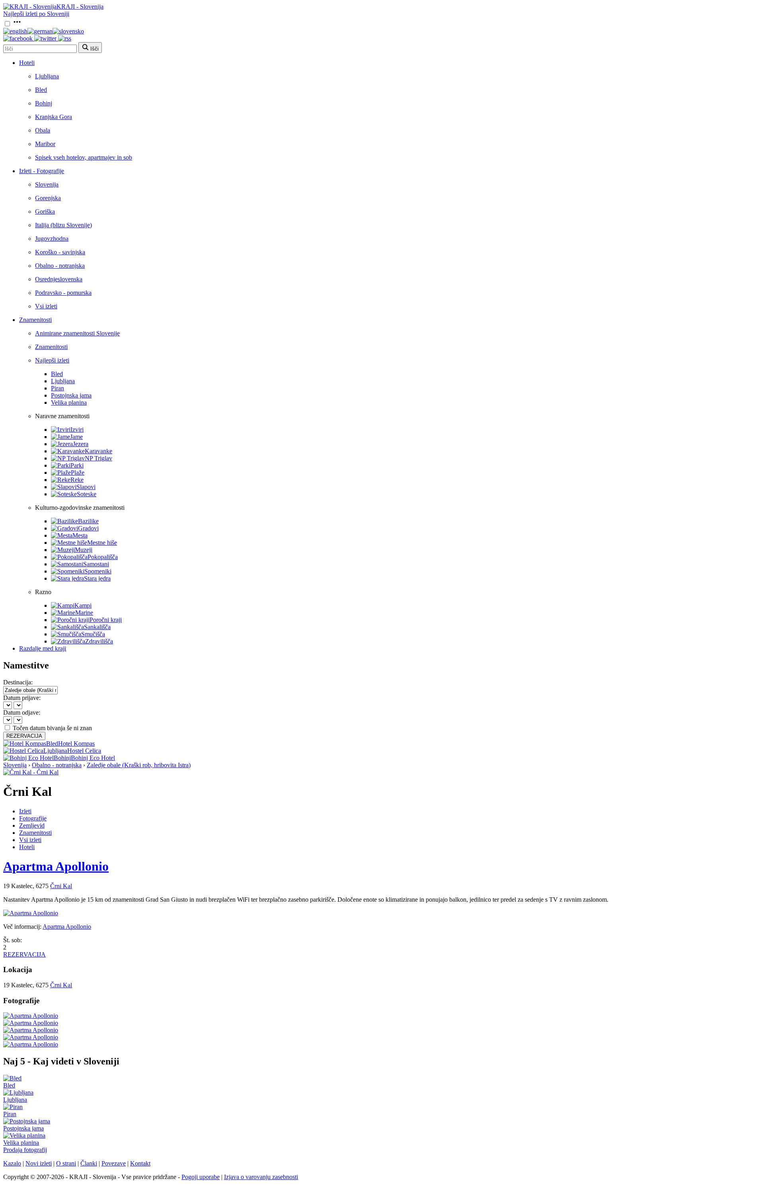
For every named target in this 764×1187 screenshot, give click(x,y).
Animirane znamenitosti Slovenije (77, 333)
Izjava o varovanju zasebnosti (261, 1176)
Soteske (86, 494)
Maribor (45, 143)
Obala (42, 130)
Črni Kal (61, 886)
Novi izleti (38, 1163)
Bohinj (43, 103)
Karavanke (98, 451)
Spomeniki (97, 571)
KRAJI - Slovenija (80, 6)
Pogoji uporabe (200, 1176)
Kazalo (12, 1163)
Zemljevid (32, 825)
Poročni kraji (106, 619)
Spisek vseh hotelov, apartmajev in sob (83, 157)
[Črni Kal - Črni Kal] (30, 772)
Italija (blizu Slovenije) (63, 225)
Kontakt (140, 1163)
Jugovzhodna (51, 238)
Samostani (96, 564)
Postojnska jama (71, 395)
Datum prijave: (22, 697)
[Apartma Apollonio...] (30, 1015)
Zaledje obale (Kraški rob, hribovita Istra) (139, 765)
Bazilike (88, 521)
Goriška (45, 211)
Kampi (83, 605)
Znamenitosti (35, 319)
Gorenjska (48, 198)
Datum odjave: (21, 712)
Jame (76, 436)
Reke (77, 479)
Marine (84, 612)
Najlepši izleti (52, 360)
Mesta (80, 535)
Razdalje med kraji (42, 648)
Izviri (77, 429)
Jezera (80, 443)
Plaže (77, 472)
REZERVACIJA (24, 736)
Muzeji (83, 549)
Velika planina (69, 402)
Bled (41, 89)
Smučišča (93, 634)
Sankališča (97, 627)
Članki (88, 1163)
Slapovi (86, 486)
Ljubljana (47, 76)
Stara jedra (97, 578)
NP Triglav (98, 458)
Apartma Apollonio (56, 866)
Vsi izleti (46, 306)
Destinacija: (18, 682)
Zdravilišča (99, 641)
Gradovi (88, 528)
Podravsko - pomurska (63, 292)
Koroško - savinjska (60, 252)
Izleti (25, 811)
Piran (57, 388)
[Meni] (17, 24)
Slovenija (46, 184)
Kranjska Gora (53, 116)
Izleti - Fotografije (41, 171)
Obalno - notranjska (60, 265)
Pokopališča (103, 557)
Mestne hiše (102, 542)
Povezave (113, 1163)
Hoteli (27, 62)
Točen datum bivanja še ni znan (52, 728)
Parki (77, 465)
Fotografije (33, 818)
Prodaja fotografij (25, 1149)
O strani (66, 1163)
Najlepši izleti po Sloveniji (36, 13)
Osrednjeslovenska (58, 279)
